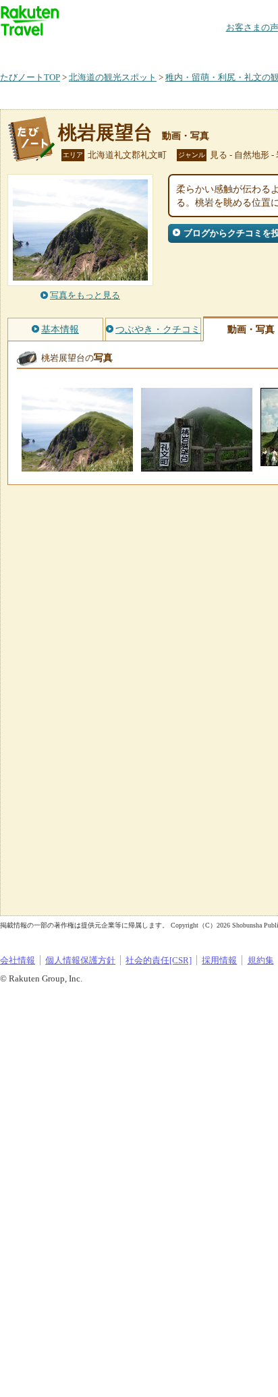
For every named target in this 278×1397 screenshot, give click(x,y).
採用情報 (219, 960)
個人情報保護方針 (80, 960)
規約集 (261, 960)
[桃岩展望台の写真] (77, 465)
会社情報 (17, 960)
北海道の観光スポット (113, 77)
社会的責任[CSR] (159, 960)
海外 (103, 50)
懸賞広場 (158, 50)
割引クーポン (213, 50)
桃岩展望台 (105, 132)
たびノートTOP (30, 77)
